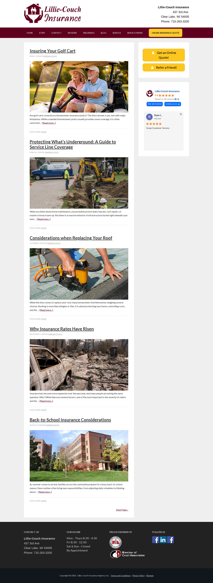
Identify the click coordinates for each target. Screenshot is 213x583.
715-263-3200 (180, 21)
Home (43, 132)
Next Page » (122, 509)
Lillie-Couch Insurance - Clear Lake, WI (53, 14)
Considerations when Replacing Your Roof (71, 237)
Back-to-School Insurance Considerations (70, 419)
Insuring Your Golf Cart (52, 50)
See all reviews (155, 104)
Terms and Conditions (121, 575)
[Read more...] (49, 122)
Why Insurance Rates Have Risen (62, 328)
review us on (171, 104)
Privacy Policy (138, 575)
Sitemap (150, 575)
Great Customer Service (157, 128)
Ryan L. (158, 115)
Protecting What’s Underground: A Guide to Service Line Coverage (73, 144)
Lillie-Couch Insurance (167, 91)
